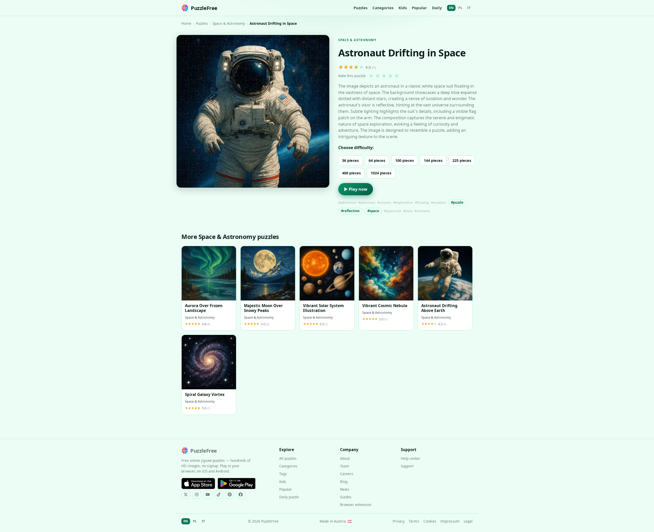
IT (469, 7)
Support (407, 466)
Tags (283, 473)
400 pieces (351, 173)
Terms (414, 521)
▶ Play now (355, 189)
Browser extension (355, 504)
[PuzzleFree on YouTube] (207, 494)
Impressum (450, 521)
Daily (437, 7)
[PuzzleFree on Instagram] (196, 494)
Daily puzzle (289, 496)
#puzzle (457, 202)
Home (186, 23)
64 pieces (377, 160)
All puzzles (288, 458)
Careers (346, 473)
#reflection (350, 211)
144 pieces (433, 160)
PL (460, 7)
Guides (346, 496)
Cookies (429, 521)
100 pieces (404, 160)
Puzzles (360, 7)
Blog (343, 481)
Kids (403, 7)
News (344, 489)
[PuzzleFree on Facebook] (240, 494)
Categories (382, 7)
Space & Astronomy (229, 23)
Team (344, 466)
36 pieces (350, 160)
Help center (410, 458)
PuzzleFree (204, 8)
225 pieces (461, 160)
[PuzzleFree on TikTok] (218, 494)
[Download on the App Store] (198, 483)
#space (373, 211)
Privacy (399, 521)
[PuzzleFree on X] (185, 494)
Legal (468, 521)
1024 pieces (381, 173)
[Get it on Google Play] (236, 483)
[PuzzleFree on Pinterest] (229, 494)
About (345, 458)
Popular (419, 7)
